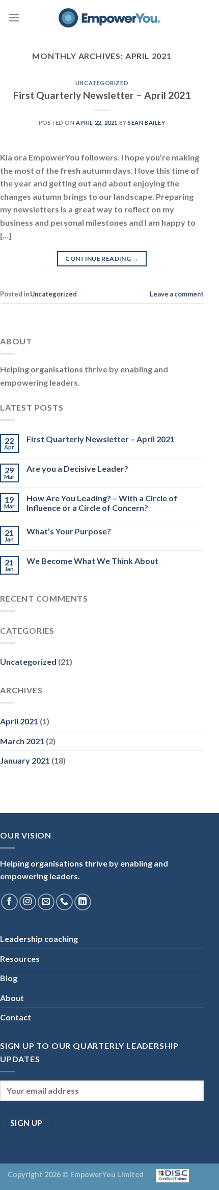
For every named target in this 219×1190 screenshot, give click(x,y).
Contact (15, 1017)
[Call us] (64, 902)
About (12, 998)
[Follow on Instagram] (27, 902)
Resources (20, 958)
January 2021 (25, 760)
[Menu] (14, 17)
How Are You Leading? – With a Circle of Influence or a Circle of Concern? (101, 502)
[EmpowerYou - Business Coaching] (109, 18)
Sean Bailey (146, 122)
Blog (8, 978)
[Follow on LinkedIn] (82, 902)
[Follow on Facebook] (9, 902)
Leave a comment (177, 294)
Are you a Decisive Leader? (77, 468)
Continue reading (102, 258)
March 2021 (22, 741)
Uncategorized (101, 82)
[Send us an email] (46, 902)
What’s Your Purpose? (68, 531)
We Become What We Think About (92, 560)
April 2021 (19, 721)
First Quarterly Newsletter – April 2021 (101, 95)
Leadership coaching (39, 938)
